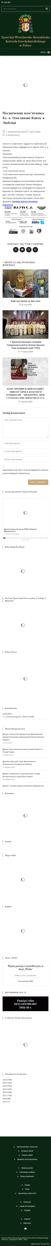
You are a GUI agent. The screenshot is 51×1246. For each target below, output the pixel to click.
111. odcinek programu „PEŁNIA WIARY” (19, 716)
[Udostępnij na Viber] (29, 249)
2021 (4, 1095)
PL (2, 2)
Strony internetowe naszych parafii (21, 492)
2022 (4, 1092)
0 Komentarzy (13, 135)
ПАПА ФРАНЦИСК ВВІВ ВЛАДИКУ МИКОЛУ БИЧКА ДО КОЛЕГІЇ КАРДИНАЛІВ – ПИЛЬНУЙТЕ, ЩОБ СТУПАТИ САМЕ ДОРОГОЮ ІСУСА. (25, 393)
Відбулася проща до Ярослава (25, 301)
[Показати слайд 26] (22, 539)
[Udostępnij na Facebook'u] (22, 249)
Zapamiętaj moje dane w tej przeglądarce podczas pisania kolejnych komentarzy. (25, 472)
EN (9, 2)
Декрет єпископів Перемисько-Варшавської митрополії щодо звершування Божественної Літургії (23, 737)
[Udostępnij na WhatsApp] (35, 249)
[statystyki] (25, 1228)
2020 (4, 1098)
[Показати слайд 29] (28, 539)
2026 (4, 1079)
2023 (4, 1089)
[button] (43, 52)
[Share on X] (15, 249)
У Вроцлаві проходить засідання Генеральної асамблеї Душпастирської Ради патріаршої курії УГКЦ (25, 344)
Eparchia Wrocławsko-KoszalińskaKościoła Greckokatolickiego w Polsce (25, 41)
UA (5, 2)
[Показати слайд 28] (26, 539)
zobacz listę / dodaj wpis (25, 975)
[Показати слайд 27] (24, 539)
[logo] (25, 23)
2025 (4, 1083)
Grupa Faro (45, 1244)
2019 (4, 1101)
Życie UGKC (35, 131)
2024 (4, 1086)
